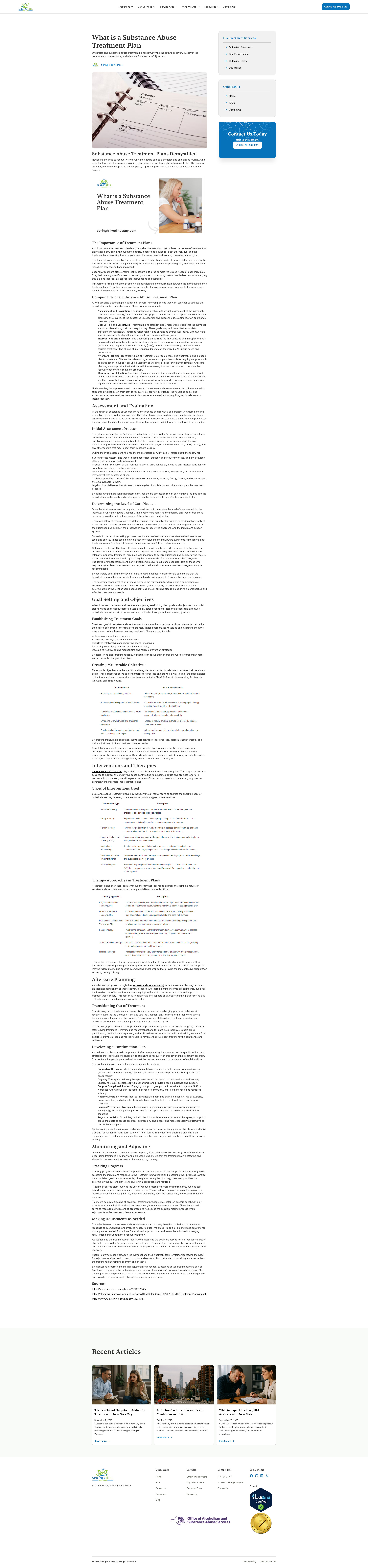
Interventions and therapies (107, 771)
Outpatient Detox (195, 1488)
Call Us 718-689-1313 (247, 145)
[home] (25, 6)
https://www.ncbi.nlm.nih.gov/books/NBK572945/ (119, 1289)
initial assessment (106, 434)
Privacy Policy (249, 1561)
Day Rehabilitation (195, 1482)
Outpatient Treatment (197, 1477)
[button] (125, 7)
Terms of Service (268, 1561)
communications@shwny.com (231, 1482)
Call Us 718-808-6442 (335, 6)
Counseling (192, 1494)
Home (158, 1477)
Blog (158, 1500)
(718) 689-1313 (225, 1477)
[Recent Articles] (121, 1384)
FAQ (158, 1482)
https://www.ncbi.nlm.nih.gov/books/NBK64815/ (118, 1298)
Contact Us (229, 6)
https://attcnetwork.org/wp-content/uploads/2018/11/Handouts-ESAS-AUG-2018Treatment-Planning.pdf (149, 1294)
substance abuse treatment (148, 985)
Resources (161, 1494)
